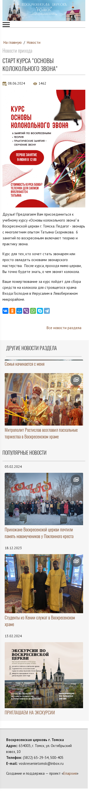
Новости (33, 42)
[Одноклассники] (12, 311)
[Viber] (26, 311)
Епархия (70, 773)
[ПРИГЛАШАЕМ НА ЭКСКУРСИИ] (44, 675)
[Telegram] (47, 311)
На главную (12, 42)
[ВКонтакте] (5, 311)
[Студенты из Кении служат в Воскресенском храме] (44, 583)
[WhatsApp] (33, 311)
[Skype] (40, 311)
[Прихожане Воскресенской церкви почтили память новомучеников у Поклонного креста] (44, 499)
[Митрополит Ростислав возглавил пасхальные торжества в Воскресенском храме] (44, 399)
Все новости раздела (64, 327)
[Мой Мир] (19, 311)
